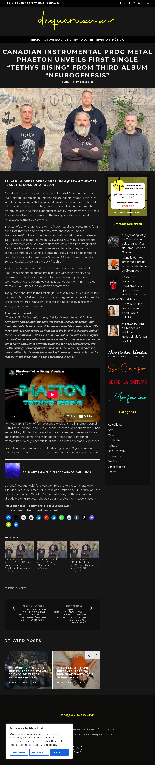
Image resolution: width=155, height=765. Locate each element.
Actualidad (53, 39)
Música (118, 39)
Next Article (74, 606)
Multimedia (22, 588)
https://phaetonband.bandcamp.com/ (31, 510)
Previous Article (33, 606)
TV (110, 477)
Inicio (9, 3)
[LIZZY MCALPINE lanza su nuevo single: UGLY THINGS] (113, 311)
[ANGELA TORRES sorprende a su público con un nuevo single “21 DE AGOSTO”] (113, 331)
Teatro (112, 471)
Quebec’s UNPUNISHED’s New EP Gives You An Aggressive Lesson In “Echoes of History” (70, 616)
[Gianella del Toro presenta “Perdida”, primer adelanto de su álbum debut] (113, 265)
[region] (39, 741)
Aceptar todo (59, 752)
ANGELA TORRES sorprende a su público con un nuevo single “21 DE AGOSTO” (134, 332)
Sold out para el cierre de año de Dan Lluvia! (57, 472)
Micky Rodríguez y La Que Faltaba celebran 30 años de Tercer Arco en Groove (134, 243)
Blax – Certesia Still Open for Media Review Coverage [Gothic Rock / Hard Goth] (33, 614)
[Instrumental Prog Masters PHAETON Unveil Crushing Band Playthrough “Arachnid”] (19, 549)
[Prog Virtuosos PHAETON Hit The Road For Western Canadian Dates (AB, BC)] (84, 549)
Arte (111, 429)
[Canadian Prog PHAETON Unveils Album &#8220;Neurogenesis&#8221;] (52, 549)
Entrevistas (99, 39)
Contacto (53, 3)
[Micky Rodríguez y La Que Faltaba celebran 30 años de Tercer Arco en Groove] (113, 242)
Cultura (10, 588)
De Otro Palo (76, 39)
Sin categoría (116, 466)
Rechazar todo (39, 752)
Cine (111, 435)
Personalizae (19, 752)
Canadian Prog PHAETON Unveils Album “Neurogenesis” (51, 562)
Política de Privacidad (30, 3)
